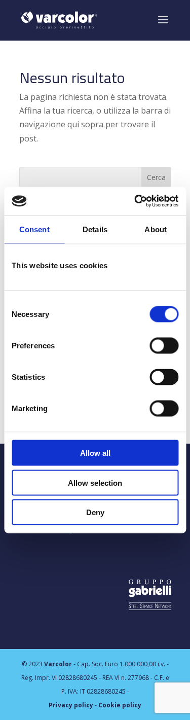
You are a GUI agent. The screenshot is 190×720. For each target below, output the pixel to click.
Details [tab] (95, 229)
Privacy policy (71, 705)
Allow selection (95, 482)
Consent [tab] (34, 229)
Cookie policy (119, 705)
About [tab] (155, 229)
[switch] (163, 346)
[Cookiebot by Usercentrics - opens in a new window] (135, 201)
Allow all (95, 453)
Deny (95, 512)
